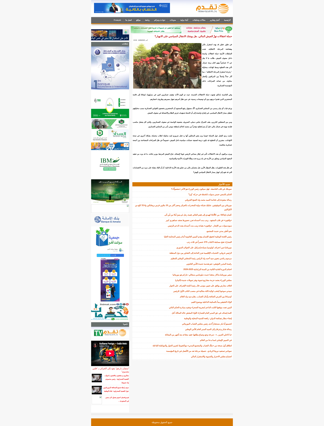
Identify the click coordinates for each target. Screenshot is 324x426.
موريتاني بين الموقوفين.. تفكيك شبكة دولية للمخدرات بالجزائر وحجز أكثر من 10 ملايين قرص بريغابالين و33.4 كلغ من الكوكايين (183, 207)
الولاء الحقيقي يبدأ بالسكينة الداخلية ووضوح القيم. (211, 302)
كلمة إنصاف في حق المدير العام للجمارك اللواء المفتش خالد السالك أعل (202, 313)
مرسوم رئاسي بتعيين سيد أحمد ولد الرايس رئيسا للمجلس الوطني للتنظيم (201, 258)
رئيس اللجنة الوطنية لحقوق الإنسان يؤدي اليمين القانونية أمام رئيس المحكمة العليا (198, 237)
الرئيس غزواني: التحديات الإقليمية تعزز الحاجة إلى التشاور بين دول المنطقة (200, 253)
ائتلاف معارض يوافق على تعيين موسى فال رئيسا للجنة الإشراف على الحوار (200, 286)
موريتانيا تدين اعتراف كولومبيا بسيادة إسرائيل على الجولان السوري (204, 247)
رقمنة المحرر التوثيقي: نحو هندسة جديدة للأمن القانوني (209, 264)
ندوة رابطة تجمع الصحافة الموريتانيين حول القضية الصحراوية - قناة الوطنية (116, 389)
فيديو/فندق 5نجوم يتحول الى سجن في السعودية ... (117, 399)
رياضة (147, 20)
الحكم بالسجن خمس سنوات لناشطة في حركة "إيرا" (210, 194)
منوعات (173, 20)
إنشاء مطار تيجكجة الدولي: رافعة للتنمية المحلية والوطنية (208, 318)
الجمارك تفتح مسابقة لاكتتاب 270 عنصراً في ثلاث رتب (209, 242)
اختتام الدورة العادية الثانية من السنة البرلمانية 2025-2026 (207, 269)
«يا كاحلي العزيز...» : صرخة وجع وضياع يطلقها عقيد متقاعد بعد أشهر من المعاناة (198, 335)
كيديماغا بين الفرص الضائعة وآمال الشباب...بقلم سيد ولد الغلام (206, 296)
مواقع (138, 20)
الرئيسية (227, 20)
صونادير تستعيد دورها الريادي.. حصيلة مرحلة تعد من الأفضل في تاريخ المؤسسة (199, 351)
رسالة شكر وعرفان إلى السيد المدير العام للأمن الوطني (208, 329)
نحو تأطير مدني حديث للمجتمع (219, 231)
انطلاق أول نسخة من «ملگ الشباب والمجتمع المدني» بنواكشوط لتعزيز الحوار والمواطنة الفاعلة (192, 346)
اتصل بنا (128, 20)
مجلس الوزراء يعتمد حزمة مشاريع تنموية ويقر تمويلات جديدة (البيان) (203, 280)
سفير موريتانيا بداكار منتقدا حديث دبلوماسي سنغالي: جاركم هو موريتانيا (202, 275)
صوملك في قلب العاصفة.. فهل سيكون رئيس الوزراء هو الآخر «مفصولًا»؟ (201, 189)
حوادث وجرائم (159, 20)
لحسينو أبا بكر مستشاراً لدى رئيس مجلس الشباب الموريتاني (207, 324)
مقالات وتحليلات (199, 20)
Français (117, 20)
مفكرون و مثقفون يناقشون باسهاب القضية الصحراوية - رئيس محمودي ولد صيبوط (117, 379)
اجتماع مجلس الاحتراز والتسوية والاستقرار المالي (211, 356)
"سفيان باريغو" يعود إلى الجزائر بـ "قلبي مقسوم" (110, 370)
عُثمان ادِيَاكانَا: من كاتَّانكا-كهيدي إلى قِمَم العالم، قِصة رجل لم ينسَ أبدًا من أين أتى (198, 215)
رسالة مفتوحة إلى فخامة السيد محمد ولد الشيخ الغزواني (208, 200)
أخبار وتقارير (215, 20)
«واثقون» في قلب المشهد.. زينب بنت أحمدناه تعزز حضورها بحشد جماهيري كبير (199, 220)
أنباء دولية (184, 20)
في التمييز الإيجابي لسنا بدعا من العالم (216, 340)
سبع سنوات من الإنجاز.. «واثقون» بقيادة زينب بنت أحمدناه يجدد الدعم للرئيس (200, 226)
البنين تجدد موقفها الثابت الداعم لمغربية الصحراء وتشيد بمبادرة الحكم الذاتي (200, 307)
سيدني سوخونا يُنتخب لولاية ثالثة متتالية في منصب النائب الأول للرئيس (202, 291)
